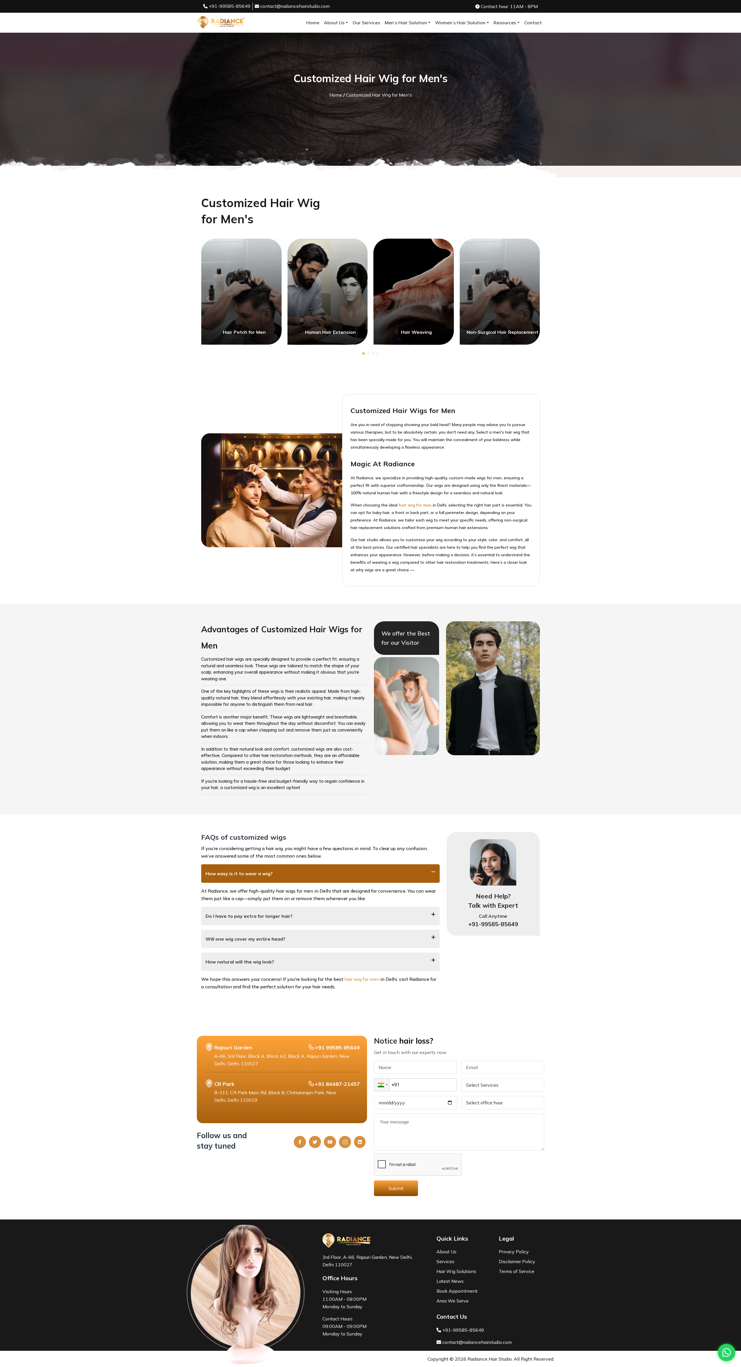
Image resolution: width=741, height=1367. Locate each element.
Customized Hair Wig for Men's (379, 95)
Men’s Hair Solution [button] (406, 22)
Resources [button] (505, 22)
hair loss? (416, 1041)
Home (312, 22)
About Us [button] (334, 22)
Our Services (366, 22)
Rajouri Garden (233, 1047)
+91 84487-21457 (337, 1084)
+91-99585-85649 (229, 6)
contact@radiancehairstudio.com (295, 6)
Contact (533, 22)
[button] (208, 298)
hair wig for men (362, 979)
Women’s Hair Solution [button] (460, 22)
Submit (395, 1188)
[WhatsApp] (727, 1353)
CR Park (224, 1084)
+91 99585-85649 (337, 1047)
